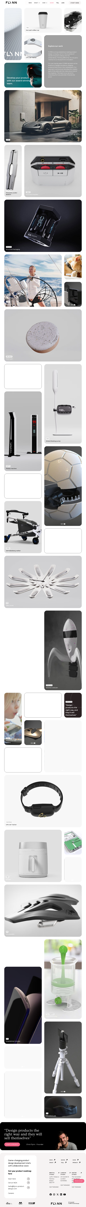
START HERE (75, 3)
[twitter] (57, 1194)
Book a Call (78, 1181)
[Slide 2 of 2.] (63, 746)
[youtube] (64, 1194)
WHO (30, 2)
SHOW (52, 2)
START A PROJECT (12, 1144)
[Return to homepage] (12, 2)
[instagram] (54, 1194)
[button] (37, 2)
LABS (62, 2)
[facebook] (50, 1194)
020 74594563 (53, 1187)
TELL (57, 2)
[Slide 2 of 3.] (73, 294)
